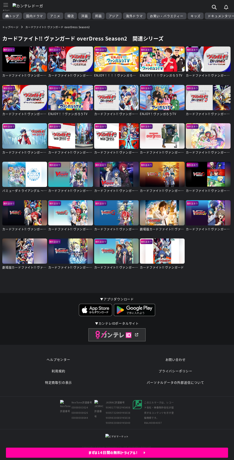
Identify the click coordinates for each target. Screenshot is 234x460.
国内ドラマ (34, 16)
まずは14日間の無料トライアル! (116, 453)
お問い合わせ (175, 359)
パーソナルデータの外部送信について (175, 382)
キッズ (196, 16)
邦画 (98, 16)
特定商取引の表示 (58, 382)
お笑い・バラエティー (166, 16)
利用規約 (58, 371)
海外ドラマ (134, 16)
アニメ (55, 16)
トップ (14, 16)
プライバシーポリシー (175, 371)
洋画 (84, 16)
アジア (114, 16)
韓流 (70, 16)
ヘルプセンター (58, 359)
